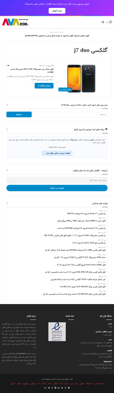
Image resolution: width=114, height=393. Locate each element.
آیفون (19, 383)
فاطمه (109, 350)
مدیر (110, 339)
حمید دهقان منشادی (104, 331)
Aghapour (107, 361)
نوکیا (66, 383)
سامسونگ (89, 383)
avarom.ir (22, 353)
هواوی (82, 383)
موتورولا (25, 383)
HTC (44, 383)
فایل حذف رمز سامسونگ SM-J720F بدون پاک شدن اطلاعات (32, 70)
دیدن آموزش (57, 10)
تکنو (61, 383)
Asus (49, 383)
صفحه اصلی (99, 383)
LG (39, 383)
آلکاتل (55, 383)
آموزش (12, 383)
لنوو (76, 383)
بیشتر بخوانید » (44, 85)
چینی (71, 383)
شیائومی (33, 383)
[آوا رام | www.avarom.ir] (15, 22)
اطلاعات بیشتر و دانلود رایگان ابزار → (57, 153)
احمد (110, 323)
